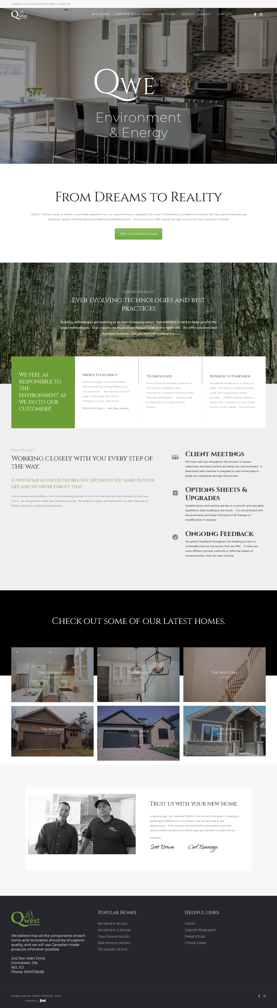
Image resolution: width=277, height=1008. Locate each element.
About (205, 14)
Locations (166, 14)
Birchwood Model (114, 943)
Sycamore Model (113, 949)
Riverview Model (113, 923)
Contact (224, 14)
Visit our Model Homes (138, 234)
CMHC (190, 923)
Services (187, 14)
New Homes (100, 14)
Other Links (195, 943)
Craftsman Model (114, 936)
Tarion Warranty (200, 930)
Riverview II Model (115, 930)
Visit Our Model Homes (134, 14)
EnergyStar (195, 936)
